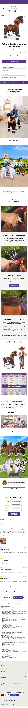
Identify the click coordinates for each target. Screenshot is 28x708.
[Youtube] (12, 701)
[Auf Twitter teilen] (13, 82)
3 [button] (14, 586)
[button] (7, 504)
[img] (3, 523)
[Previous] (3, 27)
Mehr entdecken (14, 474)
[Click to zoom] (24, 17)
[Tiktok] (14, 701)
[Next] (24, 27)
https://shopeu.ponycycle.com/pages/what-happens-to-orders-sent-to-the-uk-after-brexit (14, 622)
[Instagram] (4, 701)
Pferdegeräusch (14, 285)
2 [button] (12, 586)
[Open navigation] (3, 8)
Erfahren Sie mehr (11, 407)
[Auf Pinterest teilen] (23, 82)
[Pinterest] (9, 701)
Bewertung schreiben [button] (14, 514)
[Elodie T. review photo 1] (3, 541)
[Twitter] (6, 701)
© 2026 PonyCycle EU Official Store (9, 704)
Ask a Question (19, 597)
